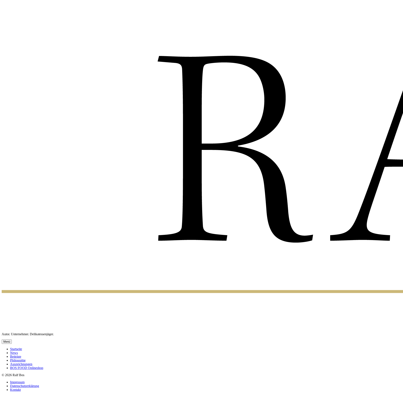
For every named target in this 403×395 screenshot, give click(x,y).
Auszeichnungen (21, 364)
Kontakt (15, 389)
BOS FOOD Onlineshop (26, 368)
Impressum (17, 382)
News (14, 353)
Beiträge (15, 356)
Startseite (16, 349)
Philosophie (18, 360)
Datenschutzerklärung (24, 386)
